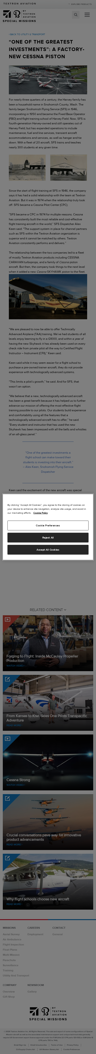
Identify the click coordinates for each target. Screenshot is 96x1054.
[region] (47, 527)
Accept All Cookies (48, 549)
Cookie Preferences (48, 525)
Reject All (48, 537)
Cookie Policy (40, 512)
